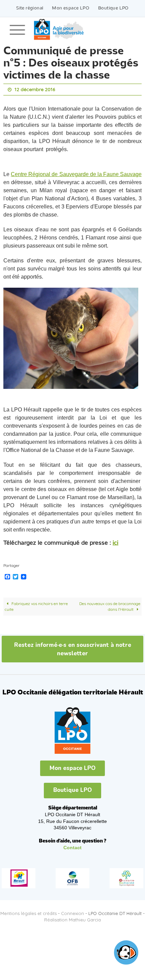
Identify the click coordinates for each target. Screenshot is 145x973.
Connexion (72, 911)
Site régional (29, 8)
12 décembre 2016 (34, 89)
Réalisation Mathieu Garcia (72, 918)
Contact (72, 846)
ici (115, 541)
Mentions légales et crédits (28, 911)
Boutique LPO (113, 8)
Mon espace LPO (70, 8)
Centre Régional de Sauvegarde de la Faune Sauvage (76, 173)
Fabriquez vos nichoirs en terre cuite (36, 604)
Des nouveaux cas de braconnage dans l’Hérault (109, 604)
